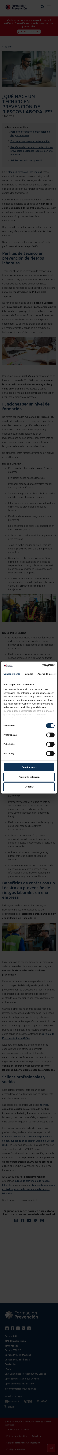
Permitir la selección (29, 777)
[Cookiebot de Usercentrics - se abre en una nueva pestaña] (42, 666)
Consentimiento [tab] (11, 674)
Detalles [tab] (29, 674)
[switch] (50, 735)
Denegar (29, 786)
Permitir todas (29, 767)
